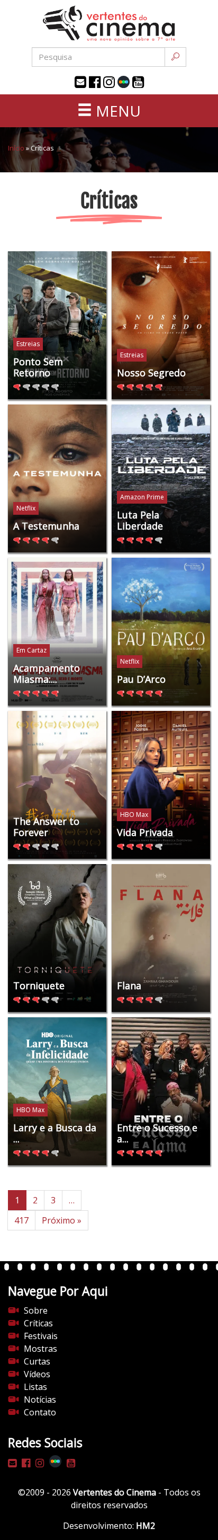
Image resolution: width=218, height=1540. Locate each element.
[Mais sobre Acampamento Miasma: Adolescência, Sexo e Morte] (57, 632)
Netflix (25, 508)
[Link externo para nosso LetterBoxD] (123, 82)
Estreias (28, 343)
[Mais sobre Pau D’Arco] (161, 632)
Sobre (36, 1310)
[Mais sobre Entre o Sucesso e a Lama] (161, 1091)
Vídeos (37, 1374)
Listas (35, 1387)
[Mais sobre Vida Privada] (161, 785)
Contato (40, 1412)
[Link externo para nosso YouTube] (138, 82)
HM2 (145, 1526)
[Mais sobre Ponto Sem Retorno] (57, 325)
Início (16, 148)
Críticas (38, 1323)
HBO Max (134, 814)
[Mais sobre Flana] (161, 938)
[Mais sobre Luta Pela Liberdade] (161, 478)
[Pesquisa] (175, 57)
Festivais (41, 1336)
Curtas (37, 1361)
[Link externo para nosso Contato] (80, 82)
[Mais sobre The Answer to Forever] (57, 785)
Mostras (40, 1348)
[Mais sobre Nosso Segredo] (161, 325)
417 (21, 1220)
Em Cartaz (31, 650)
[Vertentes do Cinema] (109, 23)
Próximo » (61, 1220)
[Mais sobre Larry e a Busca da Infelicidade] (57, 1091)
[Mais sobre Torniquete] (57, 938)
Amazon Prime (142, 496)
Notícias (40, 1399)
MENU (116, 111)
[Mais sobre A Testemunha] (57, 478)
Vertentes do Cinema (114, 1492)
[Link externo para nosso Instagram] (109, 82)
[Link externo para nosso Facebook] (95, 82)
